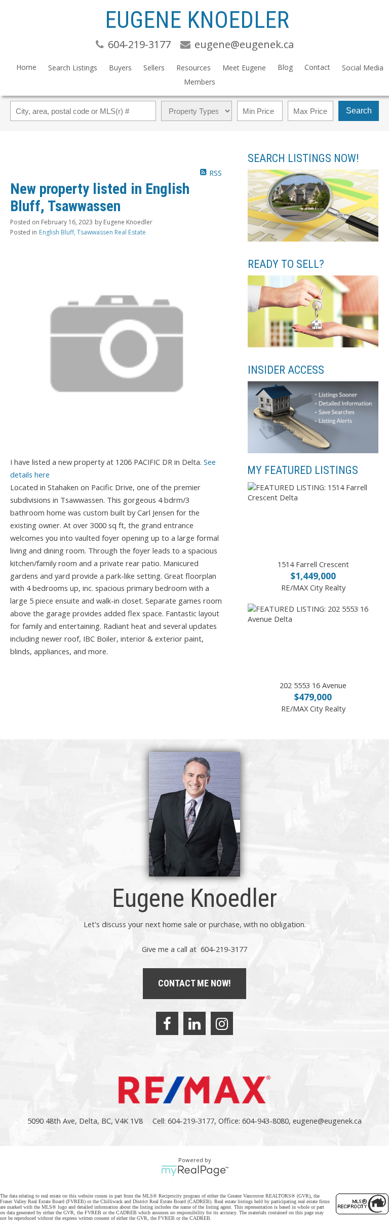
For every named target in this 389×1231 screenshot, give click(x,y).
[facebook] (167, 1023)
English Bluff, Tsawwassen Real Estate (92, 232)
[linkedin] (194, 1023)
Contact (317, 67)
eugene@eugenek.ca (327, 1121)
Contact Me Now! (194, 983)
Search (359, 110)
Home (26, 67)
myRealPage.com (195, 1171)
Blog (285, 67)
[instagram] (222, 1023)
